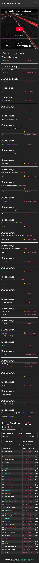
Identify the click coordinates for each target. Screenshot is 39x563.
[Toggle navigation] (34, 3)
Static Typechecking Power (27, 559)
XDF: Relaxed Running (12, 3)
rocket (22, 560)
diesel (28, 560)
